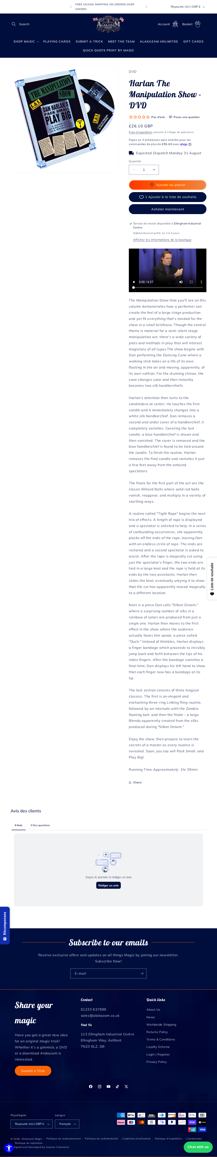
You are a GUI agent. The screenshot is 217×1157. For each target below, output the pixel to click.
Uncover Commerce (57, 1147)
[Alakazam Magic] (108, 24)
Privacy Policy (156, 1062)
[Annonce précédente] (70, 7)
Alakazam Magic (32, 1138)
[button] (15, 24)
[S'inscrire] (141, 973)
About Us (153, 1009)
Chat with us (198, 1147)
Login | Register (158, 1054)
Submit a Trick (33, 1071)
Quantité (135, 161)
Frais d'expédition (140, 132)
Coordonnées (194, 1138)
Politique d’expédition (168, 1138)
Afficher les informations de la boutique (162, 240)
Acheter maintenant (167, 209)
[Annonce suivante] (146, 7)
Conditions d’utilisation (136, 1138)
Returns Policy (157, 1032)
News (150, 1017)
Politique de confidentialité (101, 1138)
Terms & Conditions (160, 1039)
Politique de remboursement (63, 1138)
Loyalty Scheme (158, 1047)
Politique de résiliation (29, 1143)
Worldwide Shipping (161, 1024)
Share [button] (137, 782)
